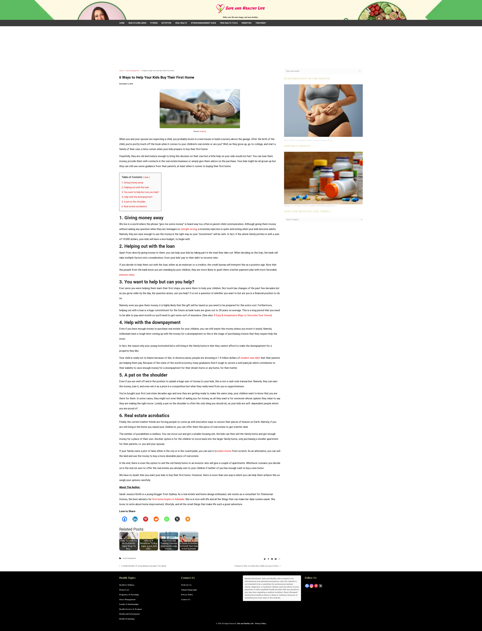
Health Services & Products (130, 609)
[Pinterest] (146, 519)
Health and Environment (129, 614)
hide (146, 177)
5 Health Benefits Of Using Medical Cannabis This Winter (143, 566)
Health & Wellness (126, 585)
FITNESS (154, 23)
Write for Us (186, 585)
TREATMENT (260, 23)
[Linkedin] (135, 519)
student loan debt (250, 357)
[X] (177, 519)
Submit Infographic (189, 590)
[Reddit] (156, 519)
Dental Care (124, 590)
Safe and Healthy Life (245, 623)
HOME (121, 23)
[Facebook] (124, 519)
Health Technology (127, 619)
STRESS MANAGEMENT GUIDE (203, 23)
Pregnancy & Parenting (129, 595)
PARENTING (246, 23)
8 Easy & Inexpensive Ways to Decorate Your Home (242, 315)
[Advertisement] (241, 49)
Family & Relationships (129, 604)
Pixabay (202, 131)
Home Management (132, 71)
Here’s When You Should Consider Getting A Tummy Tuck (308, 140)
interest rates (126, 274)
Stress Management (127, 599)
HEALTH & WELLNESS (137, 23)
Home (121, 71)
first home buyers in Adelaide (168, 499)
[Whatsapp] (167, 519)
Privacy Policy (187, 595)
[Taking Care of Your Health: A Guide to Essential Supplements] (323, 177)
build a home (224, 451)
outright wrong (188, 229)
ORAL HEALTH (181, 23)
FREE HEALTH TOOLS (229, 23)
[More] (188, 519)
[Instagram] (312, 586)
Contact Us (185, 599)
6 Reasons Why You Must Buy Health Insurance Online (256, 566)
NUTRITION (166, 23)
